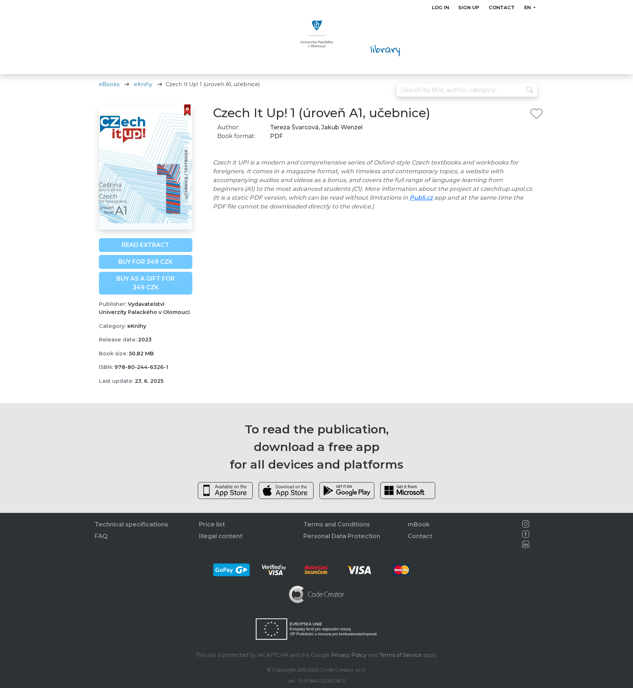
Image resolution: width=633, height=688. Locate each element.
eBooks (109, 84)
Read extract (145, 244)
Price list (212, 524)
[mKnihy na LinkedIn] (525, 544)
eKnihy (143, 84)
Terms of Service (400, 655)
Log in (440, 7)
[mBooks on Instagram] (525, 524)
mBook (419, 524)
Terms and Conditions (336, 524)
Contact (502, 7)
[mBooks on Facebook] (525, 534)
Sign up (468, 7)
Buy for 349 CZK (145, 261)
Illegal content (221, 536)
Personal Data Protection (341, 536)
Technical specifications (131, 524)
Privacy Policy (349, 655)
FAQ (101, 536)
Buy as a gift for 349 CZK (145, 283)
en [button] (528, 7)
